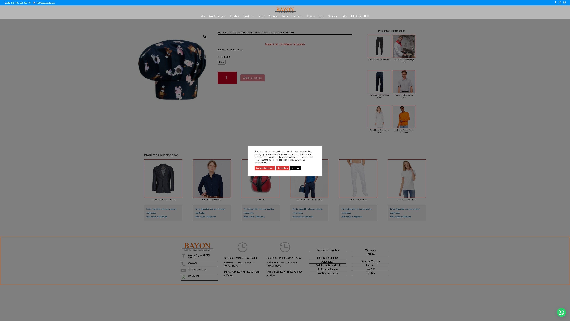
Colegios (247, 16)
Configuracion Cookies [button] (264, 168)
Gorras (285, 16)
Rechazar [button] (295, 168)
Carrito (343, 16)
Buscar (321, 16)
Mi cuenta (332, 16)
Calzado (233, 16)
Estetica (261, 16)
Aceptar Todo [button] (283, 168)
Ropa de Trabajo (216, 16)
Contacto (311, 16)
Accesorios (273, 16)
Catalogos (296, 16)
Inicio (203, 16)
